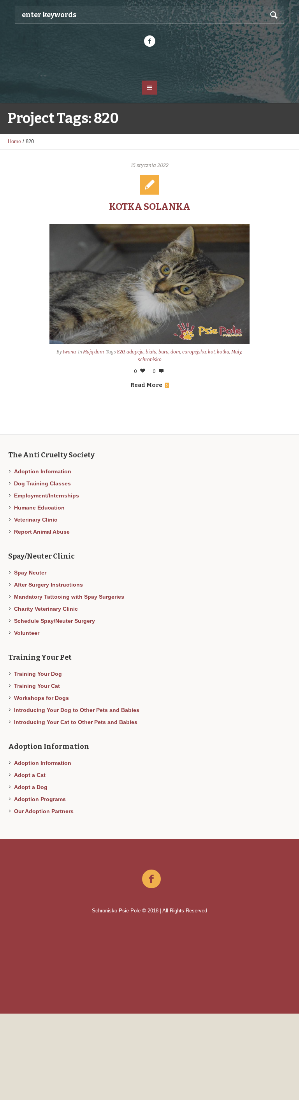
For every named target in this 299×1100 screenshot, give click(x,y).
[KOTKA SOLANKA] (149, 284)
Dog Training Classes (42, 483)
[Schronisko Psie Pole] (149, 63)
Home (14, 141)
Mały (236, 352)
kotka (223, 352)
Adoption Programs (40, 799)
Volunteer (26, 633)
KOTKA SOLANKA (149, 206)
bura (163, 352)
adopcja (135, 352)
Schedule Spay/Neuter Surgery (54, 621)
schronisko (150, 359)
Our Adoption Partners (44, 811)
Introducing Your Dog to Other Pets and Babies (76, 710)
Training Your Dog (38, 674)
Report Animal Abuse (42, 532)
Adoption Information (42, 471)
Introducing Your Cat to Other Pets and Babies (75, 722)
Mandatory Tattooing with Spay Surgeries (69, 597)
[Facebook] (149, 41)
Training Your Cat (37, 686)
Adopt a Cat (30, 775)
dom (175, 352)
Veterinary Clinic (35, 520)
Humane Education (39, 507)
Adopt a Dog (30, 787)
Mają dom (93, 352)
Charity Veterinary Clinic (46, 609)
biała (151, 352)
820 (121, 352)
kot (211, 352)
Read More (146, 384)
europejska (194, 352)
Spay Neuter (30, 572)
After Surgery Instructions (48, 585)
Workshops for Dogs (41, 698)
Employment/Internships (46, 495)
